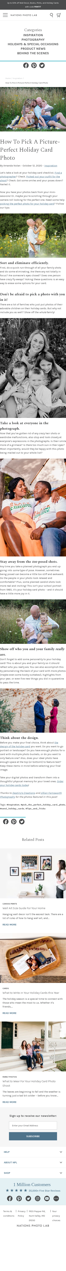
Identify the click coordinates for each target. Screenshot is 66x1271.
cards (6, 988)
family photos (10, 1077)
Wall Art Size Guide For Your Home (24, 908)
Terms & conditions (8, 1213)
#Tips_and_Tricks (35, 808)
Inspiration (33, 35)
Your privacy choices (56, 1216)
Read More (9, 924)
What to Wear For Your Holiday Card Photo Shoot (29, 1083)
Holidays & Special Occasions (33, 44)
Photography (33, 40)
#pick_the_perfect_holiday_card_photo (43, 804)
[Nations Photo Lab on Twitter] (28, 1198)
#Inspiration (13, 804)
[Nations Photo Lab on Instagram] (37, 1198)
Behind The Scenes (33, 53)
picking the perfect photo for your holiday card (27, 203)
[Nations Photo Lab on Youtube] (47, 1198)
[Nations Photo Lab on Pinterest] (19, 1198)
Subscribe (33, 1136)
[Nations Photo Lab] (29, 15)
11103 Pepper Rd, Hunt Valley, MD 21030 (37, 1216)
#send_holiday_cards (12, 808)
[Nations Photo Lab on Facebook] (9, 1198)
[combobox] (51, 15)
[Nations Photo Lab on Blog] (56, 1198)
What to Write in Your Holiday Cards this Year (31, 993)
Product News (33, 49)
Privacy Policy (21, 1213)
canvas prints (10, 904)
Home (8, 78)
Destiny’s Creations (23, 792)
